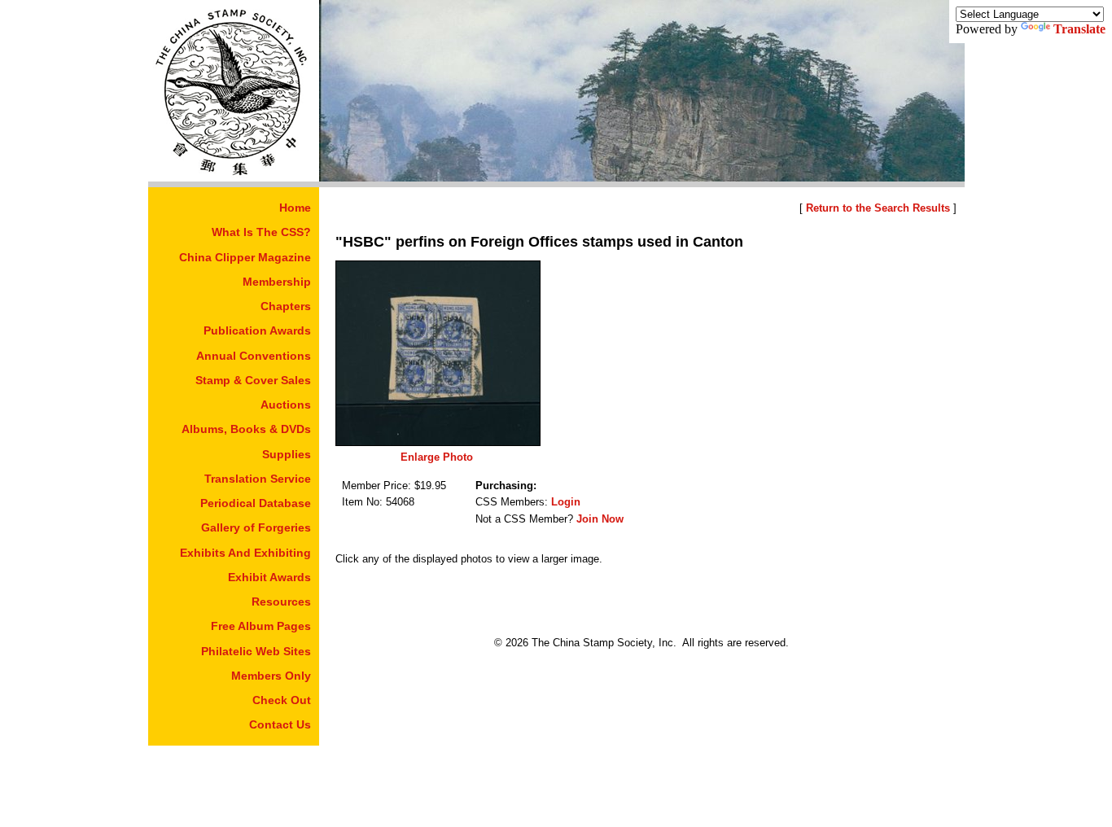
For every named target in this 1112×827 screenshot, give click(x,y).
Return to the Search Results (878, 208)
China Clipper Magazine (245, 257)
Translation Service (257, 478)
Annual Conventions (253, 355)
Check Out (281, 700)
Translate (1079, 29)
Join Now (600, 519)
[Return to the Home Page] (233, 177)
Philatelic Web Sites (256, 651)
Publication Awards (257, 330)
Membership (277, 281)
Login (565, 502)
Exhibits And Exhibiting (245, 552)
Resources (281, 601)
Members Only (271, 675)
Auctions (285, 404)
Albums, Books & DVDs (246, 428)
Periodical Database (255, 503)
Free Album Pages (261, 625)
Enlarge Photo (437, 457)
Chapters (285, 306)
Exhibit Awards (269, 577)
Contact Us (280, 724)
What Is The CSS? (261, 231)
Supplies (286, 454)
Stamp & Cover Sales (253, 380)
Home (295, 207)
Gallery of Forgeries (256, 527)
